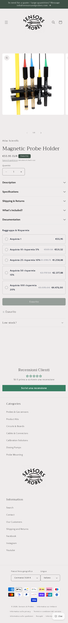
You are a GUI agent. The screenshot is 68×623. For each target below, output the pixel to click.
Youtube (10, 550)
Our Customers (14, 522)
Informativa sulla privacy (20, 611)
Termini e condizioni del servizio (47, 611)
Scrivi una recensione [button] (34, 388)
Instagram (11, 543)
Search (10, 508)
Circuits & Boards (15, 426)
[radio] (34, 239)
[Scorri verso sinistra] (27, 132)
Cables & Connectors (17, 433)
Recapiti (39, 616)
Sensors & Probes (26, 607)
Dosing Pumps (13, 447)
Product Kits (12, 419)
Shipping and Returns (17, 529)
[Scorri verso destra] (40, 132)
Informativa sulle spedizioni (21, 616)
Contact (10, 515)
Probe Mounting (14, 455)
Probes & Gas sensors (17, 412)
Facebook (11, 536)
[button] (6, 22)
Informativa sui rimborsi (47, 607)
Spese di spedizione (10, 160)
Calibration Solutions (17, 440)
